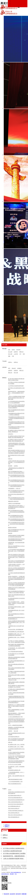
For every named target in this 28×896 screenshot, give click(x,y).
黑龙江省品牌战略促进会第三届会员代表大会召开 (16, 410)
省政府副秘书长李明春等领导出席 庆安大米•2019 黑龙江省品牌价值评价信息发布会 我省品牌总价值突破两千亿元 (16, 721)
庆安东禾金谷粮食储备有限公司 (15, 797)
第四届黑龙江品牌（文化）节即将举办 (16, 638)
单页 (24, 354)
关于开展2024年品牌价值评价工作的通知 (16, 388)
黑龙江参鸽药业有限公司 (13, 812)
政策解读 (19, 368)
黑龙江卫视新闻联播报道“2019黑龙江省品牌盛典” (16, 710)
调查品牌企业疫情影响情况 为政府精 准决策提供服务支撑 (16, 658)
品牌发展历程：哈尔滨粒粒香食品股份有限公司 (16, 543)
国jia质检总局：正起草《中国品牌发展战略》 (16, 767)
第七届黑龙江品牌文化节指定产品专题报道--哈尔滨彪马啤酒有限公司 (16, 437)
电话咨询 (6, 894)
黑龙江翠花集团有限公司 (13, 817)
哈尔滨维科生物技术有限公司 (14, 795)
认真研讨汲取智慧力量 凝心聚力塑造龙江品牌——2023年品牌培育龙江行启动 (16, 462)
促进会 (13, 349)
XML (16, 873)
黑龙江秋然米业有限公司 (13, 808)
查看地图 (23, 894)
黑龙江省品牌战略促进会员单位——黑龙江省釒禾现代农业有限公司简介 (16, 472)
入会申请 (13, 5)
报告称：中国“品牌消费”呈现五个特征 (16, 776)
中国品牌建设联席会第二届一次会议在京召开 (16, 611)
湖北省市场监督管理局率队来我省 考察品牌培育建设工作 (16, 618)
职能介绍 (10, 458)
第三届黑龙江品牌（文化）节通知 (15, 746)
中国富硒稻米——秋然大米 (14, 488)
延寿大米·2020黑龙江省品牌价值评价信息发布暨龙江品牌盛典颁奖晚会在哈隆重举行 (16, 569)
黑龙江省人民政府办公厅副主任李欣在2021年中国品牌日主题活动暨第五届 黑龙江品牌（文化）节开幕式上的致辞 (16, 556)
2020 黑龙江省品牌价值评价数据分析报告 (16, 573)
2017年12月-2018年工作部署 (14, 764)
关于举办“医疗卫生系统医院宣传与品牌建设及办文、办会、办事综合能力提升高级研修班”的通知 (16, 757)
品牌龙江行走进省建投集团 (14, 503)
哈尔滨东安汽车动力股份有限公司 (15, 804)
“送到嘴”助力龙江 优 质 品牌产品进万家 (16, 626)
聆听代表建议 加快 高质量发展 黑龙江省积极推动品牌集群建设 (16, 645)
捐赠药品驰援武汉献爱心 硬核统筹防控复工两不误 (16, 682)
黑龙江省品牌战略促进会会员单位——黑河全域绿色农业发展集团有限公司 (16, 512)
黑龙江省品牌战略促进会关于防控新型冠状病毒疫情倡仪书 (16, 702)
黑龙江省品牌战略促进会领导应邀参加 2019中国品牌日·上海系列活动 (16, 739)
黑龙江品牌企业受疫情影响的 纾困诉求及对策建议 (16, 668)
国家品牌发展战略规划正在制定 (15, 779)
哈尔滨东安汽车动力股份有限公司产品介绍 (16, 495)
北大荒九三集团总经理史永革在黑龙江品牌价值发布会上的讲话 (16, 753)
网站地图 (12, 873)
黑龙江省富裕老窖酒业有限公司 (15, 802)
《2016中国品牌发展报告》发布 (15, 781)
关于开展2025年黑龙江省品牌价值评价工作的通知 (16, 383)
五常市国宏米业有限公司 (13, 736)
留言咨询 (18, 894)
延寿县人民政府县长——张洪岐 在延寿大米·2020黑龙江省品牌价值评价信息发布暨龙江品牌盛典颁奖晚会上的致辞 (16, 578)
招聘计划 (10, 742)
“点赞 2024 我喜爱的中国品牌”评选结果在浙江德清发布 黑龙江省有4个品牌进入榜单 (16, 398)
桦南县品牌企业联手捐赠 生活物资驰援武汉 (16, 675)
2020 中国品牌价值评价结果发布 (15, 651)
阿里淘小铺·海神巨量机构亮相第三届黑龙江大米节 (16, 595)
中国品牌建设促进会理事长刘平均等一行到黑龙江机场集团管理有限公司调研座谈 (16, 418)
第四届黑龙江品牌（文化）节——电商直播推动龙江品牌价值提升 (16, 634)
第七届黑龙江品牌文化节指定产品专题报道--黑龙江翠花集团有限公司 (16, 440)
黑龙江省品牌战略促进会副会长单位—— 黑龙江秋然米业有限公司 (16, 485)
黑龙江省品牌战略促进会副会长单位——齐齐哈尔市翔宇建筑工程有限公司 (16, 481)
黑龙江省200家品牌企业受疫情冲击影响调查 (16, 665)
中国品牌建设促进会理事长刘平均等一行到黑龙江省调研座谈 (16, 414)
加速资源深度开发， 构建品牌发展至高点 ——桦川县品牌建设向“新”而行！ (16, 393)
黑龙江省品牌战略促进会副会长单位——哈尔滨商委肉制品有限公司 (16, 491)
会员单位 (16, 465)
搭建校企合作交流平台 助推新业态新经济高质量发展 (16, 588)
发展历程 (10, 448)
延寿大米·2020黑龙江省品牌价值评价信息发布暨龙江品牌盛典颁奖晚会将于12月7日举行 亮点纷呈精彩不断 (16, 584)
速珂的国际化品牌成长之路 (14, 770)
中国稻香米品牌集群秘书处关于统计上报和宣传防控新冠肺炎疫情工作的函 (16, 698)
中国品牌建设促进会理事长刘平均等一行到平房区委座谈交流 (16, 427)
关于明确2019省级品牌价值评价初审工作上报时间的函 (16, 672)
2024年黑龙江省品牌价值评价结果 (15, 385)
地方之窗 (13, 3)
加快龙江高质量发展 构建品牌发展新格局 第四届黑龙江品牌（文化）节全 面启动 (16, 622)
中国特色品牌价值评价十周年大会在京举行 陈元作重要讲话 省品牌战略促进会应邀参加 (16, 445)
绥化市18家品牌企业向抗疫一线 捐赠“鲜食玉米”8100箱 (16, 679)
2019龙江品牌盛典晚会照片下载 (15, 716)
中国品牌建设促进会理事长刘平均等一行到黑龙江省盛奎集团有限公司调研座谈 (16, 423)
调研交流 (13, 1)
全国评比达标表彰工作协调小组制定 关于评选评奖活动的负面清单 (16, 536)
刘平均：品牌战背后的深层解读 (15, 725)
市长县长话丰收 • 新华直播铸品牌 (15, 629)
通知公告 (10, 372)
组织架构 (10, 465)
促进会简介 (10, 434)
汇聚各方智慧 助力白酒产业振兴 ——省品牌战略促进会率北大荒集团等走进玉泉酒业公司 (16, 507)
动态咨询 (18, 349)
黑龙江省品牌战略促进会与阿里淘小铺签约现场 (16, 614)
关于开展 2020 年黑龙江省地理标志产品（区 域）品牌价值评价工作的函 (16, 641)
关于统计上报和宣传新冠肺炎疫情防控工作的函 (16, 693)
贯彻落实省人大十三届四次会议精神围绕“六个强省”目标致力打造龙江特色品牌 (16, 706)
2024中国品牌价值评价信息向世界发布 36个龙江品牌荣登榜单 (16, 402)
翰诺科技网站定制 (5, 873)
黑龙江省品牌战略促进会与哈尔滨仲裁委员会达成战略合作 (16, 530)
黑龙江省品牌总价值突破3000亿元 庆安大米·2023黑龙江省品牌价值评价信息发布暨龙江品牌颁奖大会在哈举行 (16, 452)
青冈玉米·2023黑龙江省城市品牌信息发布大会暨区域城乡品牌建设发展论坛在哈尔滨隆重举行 (16, 406)
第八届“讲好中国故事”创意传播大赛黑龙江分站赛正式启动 (16, 379)
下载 (13, 356)
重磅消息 (10, 533)
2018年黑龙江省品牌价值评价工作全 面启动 (16, 749)
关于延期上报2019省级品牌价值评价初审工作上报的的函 (16, 690)
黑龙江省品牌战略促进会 (16, 872)
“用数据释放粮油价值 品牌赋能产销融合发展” (16, 468)
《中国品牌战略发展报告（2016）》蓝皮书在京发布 (16, 773)
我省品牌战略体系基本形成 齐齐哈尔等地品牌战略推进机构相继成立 (16, 539)
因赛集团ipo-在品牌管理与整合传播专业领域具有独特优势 (16, 728)
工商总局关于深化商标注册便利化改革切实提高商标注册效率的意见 (16, 761)
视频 (9, 356)
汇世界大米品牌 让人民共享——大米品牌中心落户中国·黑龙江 (16, 565)
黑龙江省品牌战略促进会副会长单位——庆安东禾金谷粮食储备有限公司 (16, 519)
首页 (9, 349)
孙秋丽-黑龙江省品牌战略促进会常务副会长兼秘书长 (16, 792)
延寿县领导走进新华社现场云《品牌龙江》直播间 (16, 607)
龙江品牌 (10, 351)
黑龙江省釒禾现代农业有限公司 (15, 814)
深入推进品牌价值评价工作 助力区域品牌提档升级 (16, 599)
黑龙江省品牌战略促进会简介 (14, 783)
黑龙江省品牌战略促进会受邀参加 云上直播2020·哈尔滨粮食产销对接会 (16, 592)
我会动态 (14, 368)
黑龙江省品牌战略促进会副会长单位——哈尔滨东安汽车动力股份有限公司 (16, 524)
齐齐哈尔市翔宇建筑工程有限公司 (15, 810)
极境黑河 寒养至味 (12, 527)
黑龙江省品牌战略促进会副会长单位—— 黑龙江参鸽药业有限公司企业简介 (16, 476)
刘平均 (9, 789)
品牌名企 (16, 362)
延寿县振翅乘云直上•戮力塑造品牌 (16, 631)
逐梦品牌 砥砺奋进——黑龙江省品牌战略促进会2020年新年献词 (16, 714)
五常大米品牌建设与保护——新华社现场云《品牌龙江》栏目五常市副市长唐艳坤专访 (16, 603)
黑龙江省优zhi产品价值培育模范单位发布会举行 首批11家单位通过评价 (16, 561)
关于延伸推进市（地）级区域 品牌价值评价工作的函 (16, 648)
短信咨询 (12, 894)
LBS (20, 353)
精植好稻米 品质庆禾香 (13, 501)
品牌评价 (16, 351)
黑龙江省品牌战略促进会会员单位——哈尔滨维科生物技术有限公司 (15, 516)
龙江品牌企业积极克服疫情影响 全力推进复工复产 (16, 661)
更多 (25, 843)
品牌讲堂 (10, 370)
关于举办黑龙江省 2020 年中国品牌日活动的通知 (16, 654)
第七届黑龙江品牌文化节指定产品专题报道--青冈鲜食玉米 (16, 431)
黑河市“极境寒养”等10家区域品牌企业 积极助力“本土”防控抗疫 (16, 686)
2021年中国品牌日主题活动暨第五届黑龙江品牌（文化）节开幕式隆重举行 (16, 551)
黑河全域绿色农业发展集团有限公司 (16, 799)
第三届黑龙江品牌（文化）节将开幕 (16, 744)
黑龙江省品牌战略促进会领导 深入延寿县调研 (16, 734)
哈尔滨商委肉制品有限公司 (14, 806)
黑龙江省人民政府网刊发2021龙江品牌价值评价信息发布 (16, 546)
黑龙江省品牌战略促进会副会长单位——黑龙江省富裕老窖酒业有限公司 (16, 498)
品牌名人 (10, 362)
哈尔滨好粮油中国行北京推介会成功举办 (16, 456)
